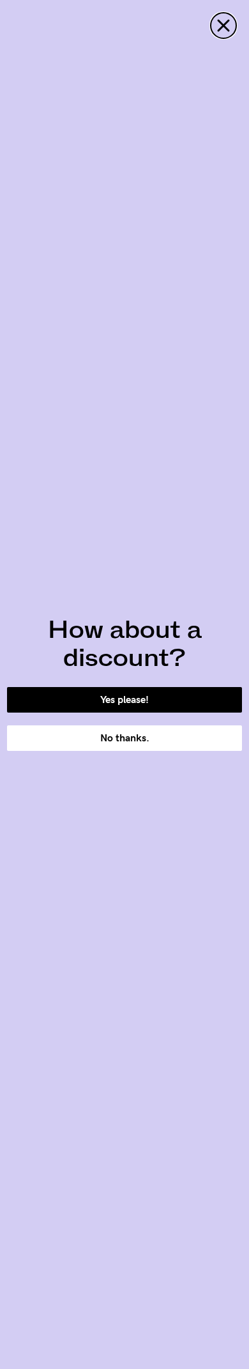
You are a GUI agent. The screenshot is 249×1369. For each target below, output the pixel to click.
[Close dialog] (223, 25)
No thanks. (124, 738)
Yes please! (124, 699)
